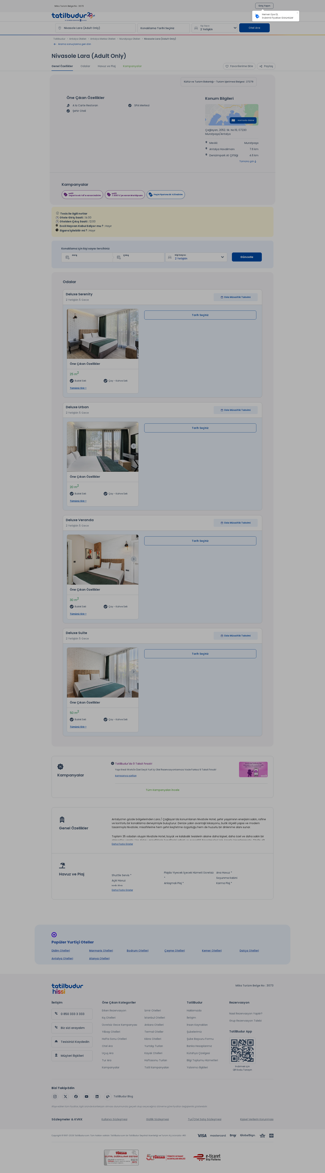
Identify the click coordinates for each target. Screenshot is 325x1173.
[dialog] (275, 16)
